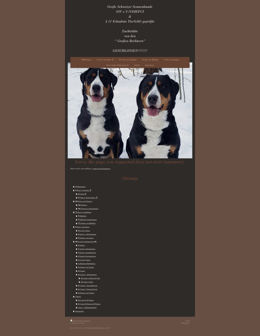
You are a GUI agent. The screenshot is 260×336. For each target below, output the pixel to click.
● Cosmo (81, 271)
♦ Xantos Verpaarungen (87, 256)
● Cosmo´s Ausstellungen (87, 285)
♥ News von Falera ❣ (83, 190)
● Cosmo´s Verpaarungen (87, 289)
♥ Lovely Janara (84, 230)
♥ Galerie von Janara (86, 238)
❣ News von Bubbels (83, 212)
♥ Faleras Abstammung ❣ (88, 197)
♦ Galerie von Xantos (86, 267)
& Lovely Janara (84, 260)
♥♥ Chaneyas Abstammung (88, 208)
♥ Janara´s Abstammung (87, 234)
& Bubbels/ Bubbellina (86, 263)
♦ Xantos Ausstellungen (87, 252)
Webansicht (185, 323)
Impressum (79, 311)
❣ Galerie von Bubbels (86, 223)
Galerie (78, 296)
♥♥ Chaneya (82, 205)
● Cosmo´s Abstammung (87, 274)
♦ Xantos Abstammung (86, 249)
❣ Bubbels (82, 216)
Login (187, 320)
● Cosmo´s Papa (87, 282)
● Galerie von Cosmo (86, 293)
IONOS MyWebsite (97, 328)
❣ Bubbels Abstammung (87, 219)
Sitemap (87, 320)
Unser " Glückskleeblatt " (87, 307)
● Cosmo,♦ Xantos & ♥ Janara (89, 304)
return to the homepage (101, 168)
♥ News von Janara (82, 227)
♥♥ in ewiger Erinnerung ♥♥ (85, 241)
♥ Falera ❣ (82, 194)
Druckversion (78, 320)
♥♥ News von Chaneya (83, 201)
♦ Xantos (81, 245)
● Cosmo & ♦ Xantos (86, 300)
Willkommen (80, 186)
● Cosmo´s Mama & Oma (90, 278)
